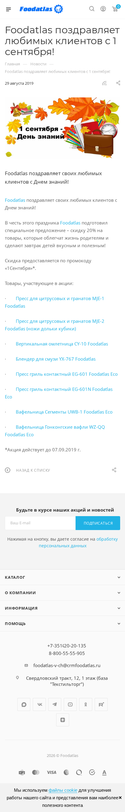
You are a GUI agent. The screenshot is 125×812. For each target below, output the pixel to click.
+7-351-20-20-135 (66, 646)
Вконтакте (39, 704)
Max (23, 704)
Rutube (101, 704)
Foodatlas (15, 200)
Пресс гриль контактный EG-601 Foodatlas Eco (67, 374)
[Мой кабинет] (103, 9)
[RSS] (104, 83)
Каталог (15, 577)
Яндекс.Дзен (62, 719)
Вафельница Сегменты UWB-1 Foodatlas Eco (64, 412)
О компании (20, 592)
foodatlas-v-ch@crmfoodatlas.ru (66, 665)
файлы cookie (63, 790)
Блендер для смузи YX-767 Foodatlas (56, 359)
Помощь (15, 623)
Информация (21, 608)
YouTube (70, 704)
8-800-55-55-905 (67, 653)
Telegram (54, 704)
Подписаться (98, 523)
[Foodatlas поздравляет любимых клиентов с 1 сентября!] (62, 128)
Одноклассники (85, 704)
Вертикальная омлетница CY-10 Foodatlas (62, 344)
